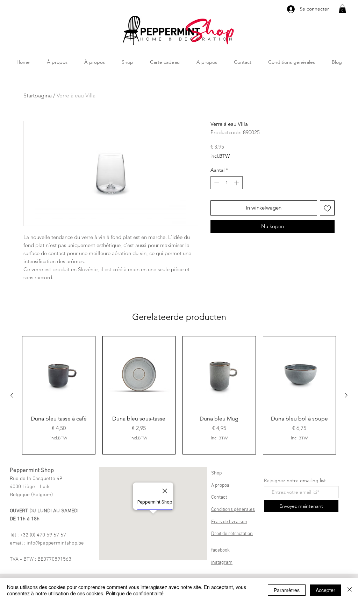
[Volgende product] (346, 395)
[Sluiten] (349, 590)
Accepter (325, 590)
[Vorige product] (12, 395)
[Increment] (237, 183)
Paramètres (287, 590)
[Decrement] (216, 183)
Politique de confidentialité (135, 593)
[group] (179, 395)
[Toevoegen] (327, 208)
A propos (220, 485)
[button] (342, 9)
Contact (219, 497)
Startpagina (37, 95)
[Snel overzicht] (58, 372)
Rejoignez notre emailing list (295, 480)
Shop (216, 473)
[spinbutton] (226, 183)
